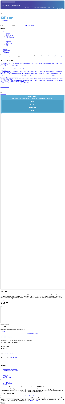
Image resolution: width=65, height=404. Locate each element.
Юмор (7, 42)
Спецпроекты (6, 52)
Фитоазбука (8, 39)
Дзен (32, 110)
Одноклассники (32, 107)
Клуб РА (5, 47)
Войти (26, 25)
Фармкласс (8, 33)
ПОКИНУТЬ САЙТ (34, 400)
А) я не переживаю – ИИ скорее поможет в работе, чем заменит (15, 296)
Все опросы (3, 299)
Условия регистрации (7, 367)
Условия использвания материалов (10, 370)
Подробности (8, 41)
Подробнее (3, 331)
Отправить (34, 298)
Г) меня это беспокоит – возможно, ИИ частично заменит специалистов (40, 297)
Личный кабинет (4, 20)
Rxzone (4, 51)
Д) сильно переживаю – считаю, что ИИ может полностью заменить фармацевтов (31, 298)
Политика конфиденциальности (10, 369)
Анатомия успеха (9, 35)
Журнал (4, 31)
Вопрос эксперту (9, 46)
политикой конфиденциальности (49, 395)
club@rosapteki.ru (13, 357)
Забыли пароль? (31, 25)
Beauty (7, 38)
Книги (7, 45)
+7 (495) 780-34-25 (9, 353)
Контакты (5, 384)
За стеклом (8, 36)
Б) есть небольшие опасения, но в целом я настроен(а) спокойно (45, 296)
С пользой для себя (10, 37)
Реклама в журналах (7, 383)
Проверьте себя (6, 50)
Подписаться (6, 30)
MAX (32, 101)
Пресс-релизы (9, 43)
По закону (8, 34)
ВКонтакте (32, 104)
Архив (7, 44)
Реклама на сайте (6, 382)
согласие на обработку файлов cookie (26, 395)
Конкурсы (5, 49)
